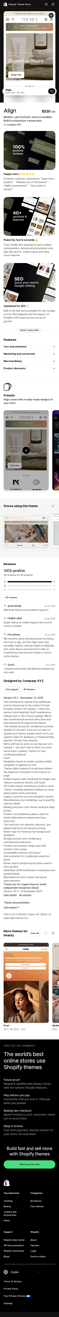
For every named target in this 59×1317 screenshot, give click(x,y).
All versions (25, 895)
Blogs (7, 1256)
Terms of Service (12, 1281)
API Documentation (14, 1245)
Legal (33, 1251)
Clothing (8, 1201)
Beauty (7, 1206)
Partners (34, 1245)
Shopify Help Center (14, 1240)
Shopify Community (14, 1251)
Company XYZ (14, 124)
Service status (38, 1256)
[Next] (53, 506)
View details (10, 895)
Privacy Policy (11, 1288)
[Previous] (45, 506)
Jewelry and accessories (10, 1213)
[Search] (46, 4)
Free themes (37, 1206)
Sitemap (8, 1303)
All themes (29, 689)
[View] (26, 531)
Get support (12, 689)
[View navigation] (53, 4)
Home (7, 1220)
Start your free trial (29, 1164)
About (33, 1240)
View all (35, 933)
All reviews (11, 597)
